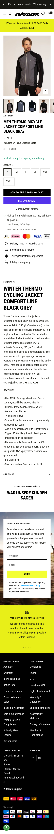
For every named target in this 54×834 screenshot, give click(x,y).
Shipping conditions (40, 707)
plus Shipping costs (26, 142)
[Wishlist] (43, 14)
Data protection (38, 684)
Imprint (33, 672)
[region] (27, 626)
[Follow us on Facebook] (33, 758)
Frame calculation (12, 691)
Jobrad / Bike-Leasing (10, 732)
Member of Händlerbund (36, 732)
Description (9, 282)
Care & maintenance (13, 713)
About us (8, 666)
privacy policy (23, 542)
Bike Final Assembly (13, 707)
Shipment (8, 672)
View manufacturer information (21, 229)
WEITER (27, 574)
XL (35, 172)
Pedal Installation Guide (12, 699)
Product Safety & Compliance (11, 722)
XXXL (9, 181)
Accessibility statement (36, 716)
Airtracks (8, 116)
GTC (32, 678)
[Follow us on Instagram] (39, 758)
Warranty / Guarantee (35, 699)
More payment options (27, 208)
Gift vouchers (10, 741)
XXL (45, 172)
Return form (9, 684)
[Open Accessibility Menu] (6, 827)
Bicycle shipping (11, 678)
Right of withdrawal (40, 691)
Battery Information (40, 724)
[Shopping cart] (49, 14)
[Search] (10, 14)
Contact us (35, 666)
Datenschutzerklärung (30, 586)
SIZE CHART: (9, 474)
